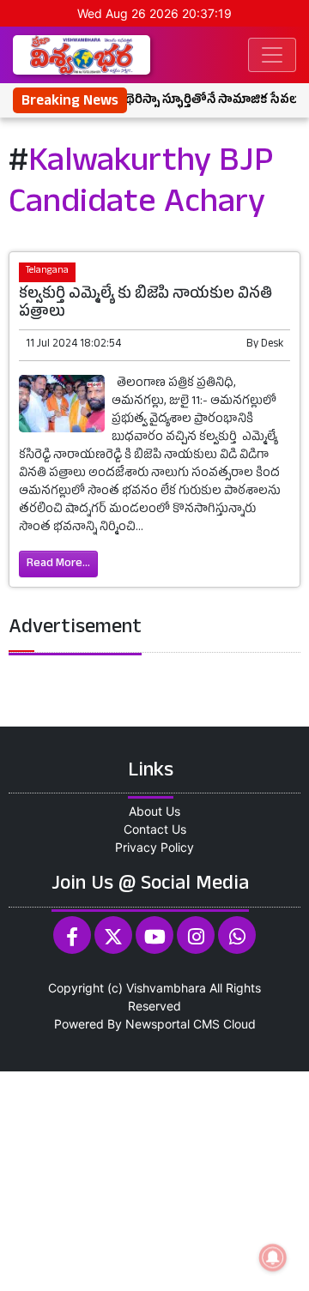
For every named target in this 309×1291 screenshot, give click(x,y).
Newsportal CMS (172, 1024)
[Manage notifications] (273, 1257)
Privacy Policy (154, 847)
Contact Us (155, 829)
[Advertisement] (154, 1179)
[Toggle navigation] (272, 55)
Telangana (47, 271)
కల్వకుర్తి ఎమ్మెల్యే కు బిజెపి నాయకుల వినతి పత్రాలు (145, 304)
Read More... (58, 564)
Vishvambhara (166, 987)
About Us (154, 811)
